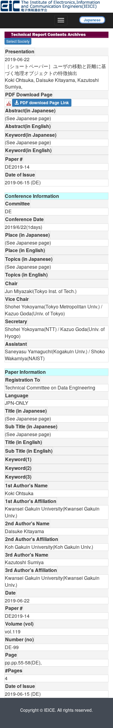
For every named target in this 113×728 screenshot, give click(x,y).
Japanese (92, 20)
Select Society (18, 41)
